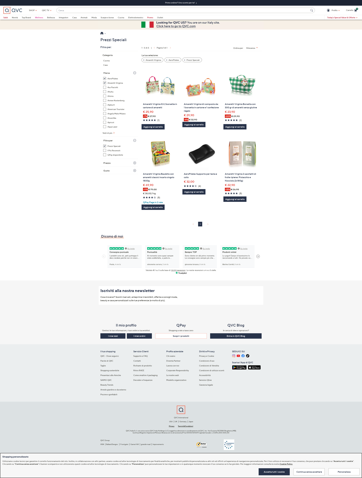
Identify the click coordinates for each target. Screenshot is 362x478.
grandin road (145, 444)
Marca (106, 73)
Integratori (63, 17)
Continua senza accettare (309, 471)
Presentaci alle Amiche (110, 375)
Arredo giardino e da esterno (113, 389)
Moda (94, 17)
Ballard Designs (112, 444)
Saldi (5, 17)
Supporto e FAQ (140, 356)
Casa (74, 17)
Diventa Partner (173, 361)
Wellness (39, 17)
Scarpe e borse (107, 17)
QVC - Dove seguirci (109, 356)
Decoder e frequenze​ (142, 380)
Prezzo (107, 163)
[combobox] (183, 10)
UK (176, 421)
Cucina (121, 17)
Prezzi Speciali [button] (193, 60)
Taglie (103, 365)
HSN (102, 444)
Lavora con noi (172, 365)
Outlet (160, 17)
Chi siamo (170, 356)
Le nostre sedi (172, 375)
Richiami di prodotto (142, 365)
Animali (84, 17)
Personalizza (344, 471)
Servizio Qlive (205, 380)
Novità (15, 17)
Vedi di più (108, 133)
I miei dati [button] (113, 336)
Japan (191, 421)
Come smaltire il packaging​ (145, 375)
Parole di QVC (106, 361)
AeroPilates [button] (173, 60)
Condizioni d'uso (206, 361)
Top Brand (26, 17)
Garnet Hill (134, 444)
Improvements (158, 444)
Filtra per (108, 140)
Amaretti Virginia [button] (153, 60)
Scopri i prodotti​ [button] (181, 336)
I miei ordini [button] (139, 336)
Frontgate (124, 444)
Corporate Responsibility (177, 370)
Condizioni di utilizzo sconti (211, 370)
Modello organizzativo (176, 380)
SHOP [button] (32, 10)
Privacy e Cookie (206, 356)
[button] (328, 10)
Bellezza (51, 17)
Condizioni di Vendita (209, 365)
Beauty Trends (106, 385)
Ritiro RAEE (138, 370)
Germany (183, 421)
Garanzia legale (206, 385)
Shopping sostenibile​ (109, 370)
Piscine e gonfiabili (108, 394)
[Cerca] (312, 10)
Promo (150, 17)
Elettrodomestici (135, 17)
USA (171, 421)
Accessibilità (205, 375)
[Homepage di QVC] (102, 33)
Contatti (137, 361)
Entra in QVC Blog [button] (236, 336)
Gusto (106, 170)
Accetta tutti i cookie (274, 471)
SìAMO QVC (106, 380)
